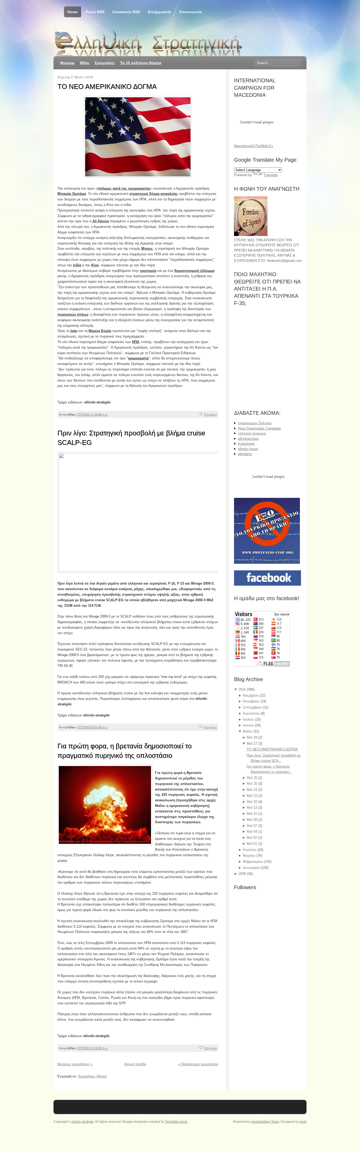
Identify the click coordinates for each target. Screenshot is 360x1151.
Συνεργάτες (105, 63)
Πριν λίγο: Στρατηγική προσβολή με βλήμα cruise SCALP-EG (131, 437)
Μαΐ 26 (252, 778)
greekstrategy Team (265, 1122)
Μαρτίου (249, 856)
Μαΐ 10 (252, 814)
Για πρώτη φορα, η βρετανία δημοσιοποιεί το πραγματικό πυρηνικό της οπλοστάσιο (124, 750)
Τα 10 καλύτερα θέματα (140, 63)
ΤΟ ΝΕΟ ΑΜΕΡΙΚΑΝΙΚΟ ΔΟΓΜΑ (107, 86)
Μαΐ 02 (252, 838)
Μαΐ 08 (252, 820)
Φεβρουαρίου (253, 862)
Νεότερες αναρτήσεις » (74, 1064)
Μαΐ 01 (252, 844)
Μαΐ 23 (252, 796)
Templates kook (176, 1122)
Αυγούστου (252, 713)
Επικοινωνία (190, 12)
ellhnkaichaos (248, 439)
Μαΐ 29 (252, 737)
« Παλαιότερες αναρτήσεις (198, 1064)
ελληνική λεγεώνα (252, 433)
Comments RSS (126, 12)
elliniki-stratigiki (82, 1122)
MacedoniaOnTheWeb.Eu (253, 146)
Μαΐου (248, 731)
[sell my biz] (268, 477)
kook (303, 1122)
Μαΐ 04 (252, 832)
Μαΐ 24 (252, 790)
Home (72, 12)
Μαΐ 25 (252, 784)
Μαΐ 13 (252, 808)
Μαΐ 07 (252, 826)
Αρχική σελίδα (135, 1064)
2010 (243, 689)
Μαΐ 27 (252, 743)
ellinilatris (245, 454)
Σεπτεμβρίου (253, 707)
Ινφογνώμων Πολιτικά (254, 423)
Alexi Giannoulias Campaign (259, 428)
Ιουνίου (249, 725)
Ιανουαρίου (252, 868)
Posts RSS (95, 12)
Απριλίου (250, 850)
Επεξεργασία (159, 12)
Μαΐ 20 (252, 802)
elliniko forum (248, 449)
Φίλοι (84, 63)
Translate (271, 175)
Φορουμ (67, 63)
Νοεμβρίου (251, 695)
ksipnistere (246, 444)
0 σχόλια (210, 414)
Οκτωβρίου (251, 701)
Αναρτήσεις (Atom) (92, 1076)
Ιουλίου (249, 719)
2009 (243, 874)
